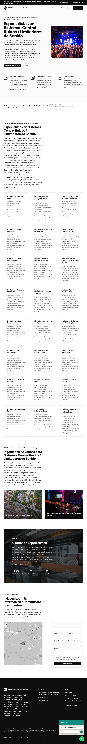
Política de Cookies (71, 695)
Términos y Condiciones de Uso (66, 659)
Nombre (56, 626)
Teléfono (71, 633)
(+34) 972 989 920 (43, 697)
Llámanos (26, 65)
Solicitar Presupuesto (11, 65)
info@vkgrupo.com (43, 700)
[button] (23, 643)
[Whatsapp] (81, 738)
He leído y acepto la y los (68, 658)
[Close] (82, 722)
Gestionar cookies (78, 2)
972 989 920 (67, 8)
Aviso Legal (68, 692)
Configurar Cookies (71, 705)
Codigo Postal (58, 641)
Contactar (77, 8)
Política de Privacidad (73, 657)
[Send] (81, 731)
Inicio (45, 8)
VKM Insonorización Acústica (18, 8)
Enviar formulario (67, 663)
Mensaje (57, 648)
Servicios (52, 8)
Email (56, 633)
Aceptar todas (64, 2)
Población (71, 641)
